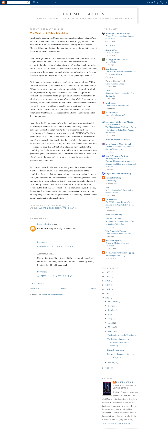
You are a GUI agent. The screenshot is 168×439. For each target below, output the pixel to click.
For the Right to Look (115, 81)
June (110, 314)
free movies (42, 241)
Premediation (84, 14)
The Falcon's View (113, 218)
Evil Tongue (111, 68)
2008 (108, 367)
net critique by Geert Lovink (118, 143)
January (112, 362)
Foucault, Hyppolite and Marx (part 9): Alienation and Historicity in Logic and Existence (120, 164)
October (112, 309)
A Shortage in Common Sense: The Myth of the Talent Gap (119, 222)
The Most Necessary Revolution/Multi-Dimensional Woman (120, 72)
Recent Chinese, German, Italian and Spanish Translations (119, 147)
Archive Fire (111, 49)
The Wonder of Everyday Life (117, 105)
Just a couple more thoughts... (117, 255)
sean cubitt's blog (113, 177)
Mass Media (55, 208)
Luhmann (43, 208)
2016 (108, 276)
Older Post (92, 288)
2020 (108, 272)
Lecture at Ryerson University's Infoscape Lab (121, 356)
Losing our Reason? (113, 52)
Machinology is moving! (115, 115)
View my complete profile (116, 424)
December (112, 301)
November (113, 305)
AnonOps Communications (117, 33)
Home (63, 288)
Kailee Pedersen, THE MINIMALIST (120, 233)
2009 (108, 297)
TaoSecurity (111, 199)
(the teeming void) (113, 240)
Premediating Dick (115, 349)
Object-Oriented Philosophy (118, 173)
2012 (108, 284)
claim (53, 41)
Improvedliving (44, 223)
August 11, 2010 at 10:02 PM (54, 276)
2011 (108, 289)
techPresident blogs (114, 214)
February (112, 331)
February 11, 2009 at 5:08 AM (55, 246)
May (110, 318)
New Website (110, 62)
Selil (107, 187)
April (110, 322)
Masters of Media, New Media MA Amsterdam (119, 123)
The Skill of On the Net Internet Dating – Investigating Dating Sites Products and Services (120, 130)
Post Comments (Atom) (52, 294)
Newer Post (35, 288)
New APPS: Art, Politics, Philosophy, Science (116, 157)
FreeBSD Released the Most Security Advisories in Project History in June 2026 (120, 205)
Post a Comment (37, 283)
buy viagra (42, 271)
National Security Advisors (117, 139)
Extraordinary (110, 180)
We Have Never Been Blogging (119, 252)
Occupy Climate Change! (115, 83)
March (111, 327)
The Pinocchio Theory (115, 230)
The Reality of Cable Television (121, 334)
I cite (107, 90)
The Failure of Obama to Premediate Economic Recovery (118, 342)
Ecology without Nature (116, 59)
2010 (108, 293)
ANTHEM (110, 45)
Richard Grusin (124, 382)
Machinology (111, 112)
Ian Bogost (110, 102)
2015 (108, 280)
